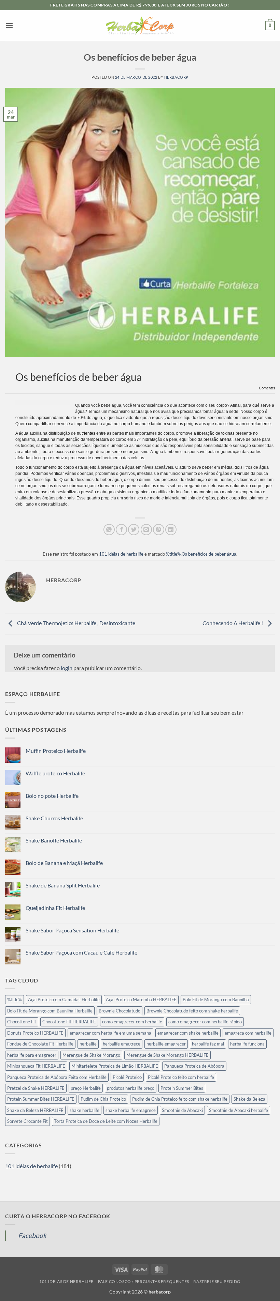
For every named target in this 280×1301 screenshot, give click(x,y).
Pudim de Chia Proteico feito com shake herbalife (179, 1099)
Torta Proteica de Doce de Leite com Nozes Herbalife (105, 1121)
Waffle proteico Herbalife (55, 773)
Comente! (267, 388)
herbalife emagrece (121, 1044)
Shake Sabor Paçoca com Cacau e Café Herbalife (81, 952)
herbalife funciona (247, 1044)
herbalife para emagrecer (31, 1055)
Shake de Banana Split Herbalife (63, 885)
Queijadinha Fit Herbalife (55, 907)
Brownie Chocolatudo (119, 1010)
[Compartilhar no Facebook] (121, 529)
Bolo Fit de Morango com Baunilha (216, 999)
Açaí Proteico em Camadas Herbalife (64, 999)
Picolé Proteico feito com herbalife (181, 1077)
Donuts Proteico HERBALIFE (35, 1033)
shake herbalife (84, 1110)
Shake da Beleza (249, 1099)
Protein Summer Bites (181, 1088)
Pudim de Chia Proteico (103, 1099)
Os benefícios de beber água (209, 554)
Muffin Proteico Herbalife (56, 750)
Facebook (32, 1235)
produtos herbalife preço (130, 1088)
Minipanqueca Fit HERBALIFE (36, 1066)
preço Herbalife (86, 1088)
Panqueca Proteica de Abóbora (194, 1066)
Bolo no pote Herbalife (52, 795)
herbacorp (176, 77)
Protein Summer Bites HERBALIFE (40, 1099)
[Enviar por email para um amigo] (146, 529)
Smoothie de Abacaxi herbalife (238, 1110)
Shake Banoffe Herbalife (54, 840)
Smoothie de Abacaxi (182, 1110)
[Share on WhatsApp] (109, 529)
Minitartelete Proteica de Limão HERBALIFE (114, 1066)
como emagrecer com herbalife (132, 1021)
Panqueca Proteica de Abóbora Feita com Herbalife (57, 1077)
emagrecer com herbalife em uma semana (110, 1033)
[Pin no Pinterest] (158, 529)
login (66, 668)
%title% (173, 554)
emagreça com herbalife (248, 1033)
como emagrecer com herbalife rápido (205, 1021)
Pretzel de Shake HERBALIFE (36, 1088)
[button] (9, 25)
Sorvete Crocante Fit (27, 1121)
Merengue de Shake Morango (91, 1055)
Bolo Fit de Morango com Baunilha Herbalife (50, 1010)
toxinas (228, 433)
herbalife (88, 1044)
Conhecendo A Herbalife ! (233, 623)
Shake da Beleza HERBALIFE (35, 1110)
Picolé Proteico (127, 1077)
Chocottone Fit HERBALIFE (69, 1021)
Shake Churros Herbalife (54, 818)
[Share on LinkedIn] (171, 529)
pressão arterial (218, 439)
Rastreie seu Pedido (217, 1281)
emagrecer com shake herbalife (188, 1033)
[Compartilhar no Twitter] (133, 529)
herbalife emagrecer (166, 1044)
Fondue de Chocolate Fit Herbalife (40, 1044)
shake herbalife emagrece (131, 1110)
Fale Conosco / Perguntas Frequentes (143, 1281)
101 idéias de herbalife (121, 554)
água (97, 417)
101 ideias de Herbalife (66, 1281)
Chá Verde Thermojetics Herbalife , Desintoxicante (75, 623)
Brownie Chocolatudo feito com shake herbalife (192, 1010)
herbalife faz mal (208, 1044)
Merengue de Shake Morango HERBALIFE (167, 1055)
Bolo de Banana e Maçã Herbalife (64, 862)
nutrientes (86, 433)
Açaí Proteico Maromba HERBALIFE (141, 999)
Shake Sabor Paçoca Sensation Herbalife (72, 930)
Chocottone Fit (21, 1021)
